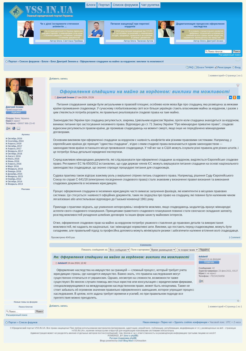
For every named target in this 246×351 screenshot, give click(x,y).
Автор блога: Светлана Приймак (66, 41)
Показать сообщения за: (95, 249)
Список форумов (125, 5)
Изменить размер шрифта (238, 60)
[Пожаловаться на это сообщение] (238, 85)
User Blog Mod (125, 340)
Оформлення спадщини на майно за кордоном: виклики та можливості (122, 61)
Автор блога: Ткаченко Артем (138, 41)
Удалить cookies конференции (190, 322)
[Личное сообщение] (8, 128)
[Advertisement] (25, 245)
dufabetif (62, 263)
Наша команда (151, 322)
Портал (104, 5)
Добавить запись (58, 78)
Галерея (209, 67)
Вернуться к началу (238, 301)
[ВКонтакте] (230, 97)
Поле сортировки (140, 249)
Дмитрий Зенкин (14, 107)
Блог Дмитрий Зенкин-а (64, 61)
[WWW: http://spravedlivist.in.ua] (13, 128)
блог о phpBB (131, 335)
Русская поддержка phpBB (123, 338)
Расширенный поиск (230, 54)
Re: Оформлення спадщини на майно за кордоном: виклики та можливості (121, 257)
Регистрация (224, 67)
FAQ (191, 67)
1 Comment (234, 237)
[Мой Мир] (238, 97)
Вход (238, 67)
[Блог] (18, 128)
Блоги (90, 5)
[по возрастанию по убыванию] (193, 249)
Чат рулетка (150, 5)
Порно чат (166, 322)
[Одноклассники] (234, 97)
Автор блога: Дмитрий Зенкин (208, 41)
